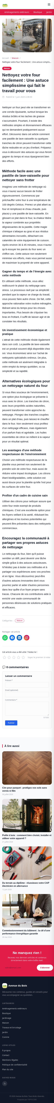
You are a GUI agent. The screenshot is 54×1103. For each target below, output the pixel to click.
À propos (6, 1050)
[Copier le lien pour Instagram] (26, 637)
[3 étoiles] (14, 657)
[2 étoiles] (9, 657)
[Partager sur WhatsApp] (5, 637)
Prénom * (9, 680)
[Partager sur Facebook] (12, 637)
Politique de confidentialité (14, 1064)
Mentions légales (10, 1060)
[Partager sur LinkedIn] (19, 637)
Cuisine (5, 1037)
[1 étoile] (4, 657)
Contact (5, 1055)
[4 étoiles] (18, 657)
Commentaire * (11, 700)
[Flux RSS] (4, 1083)
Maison (15, 58)
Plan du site (7, 1069)
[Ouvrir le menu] (49, 4)
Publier (11, 723)
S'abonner (45, 967)
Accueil (5, 58)
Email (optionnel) (11, 690)
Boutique (38, 12)
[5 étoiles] (23, 657)
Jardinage (6, 1018)
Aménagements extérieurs (16, 12)
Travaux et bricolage (11, 1027)
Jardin (5, 1032)
